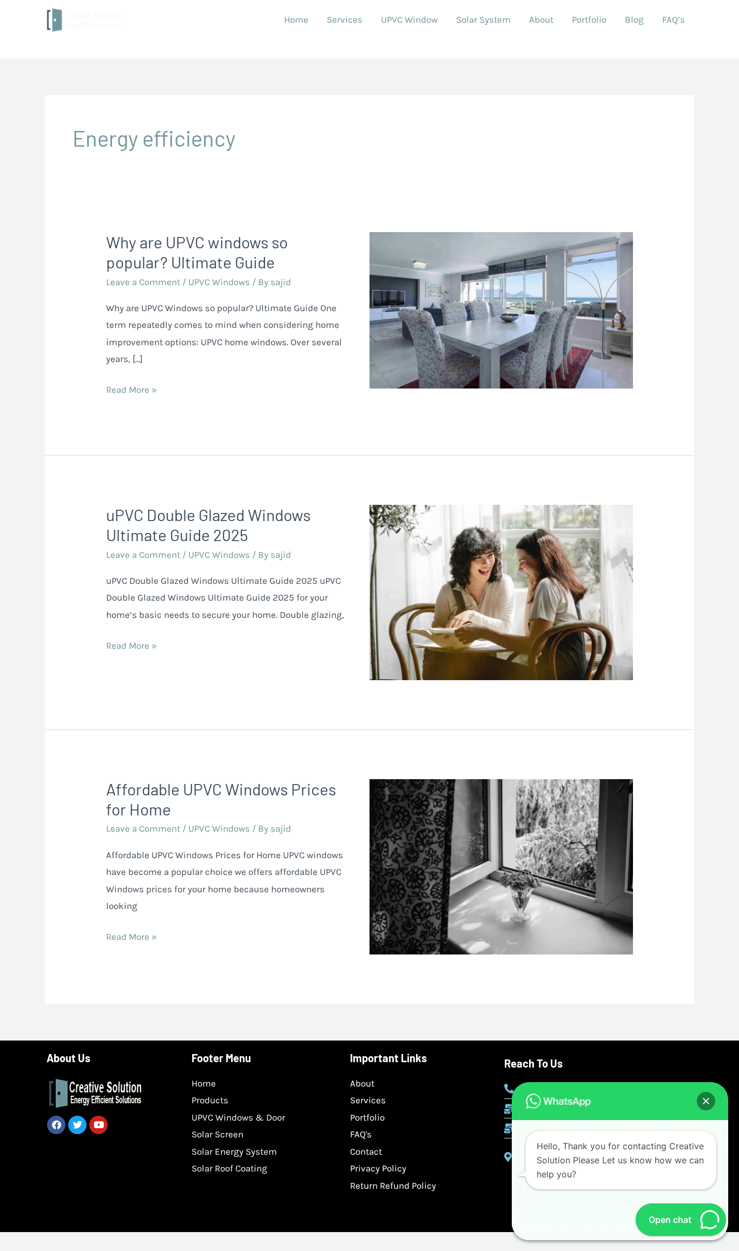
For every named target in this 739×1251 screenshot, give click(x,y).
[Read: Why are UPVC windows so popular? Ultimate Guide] (501, 309)
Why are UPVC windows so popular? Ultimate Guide (197, 252)
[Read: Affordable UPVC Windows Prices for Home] (501, 865)
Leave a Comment (143, 281)
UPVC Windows (219, 281)
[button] (706, 1101)
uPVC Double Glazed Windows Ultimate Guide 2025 (208, 524)
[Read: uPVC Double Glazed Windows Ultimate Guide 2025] (501, 591)
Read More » (131, 388)
